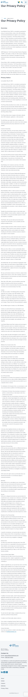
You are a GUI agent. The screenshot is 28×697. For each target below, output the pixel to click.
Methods (3, 686)
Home (5, 18)
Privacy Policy (4, 688)
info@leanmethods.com (11, 631)
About (2, 678)
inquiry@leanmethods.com (11, 655)
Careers (3, 683)
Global (2, 681)
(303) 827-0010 (9, 657)
